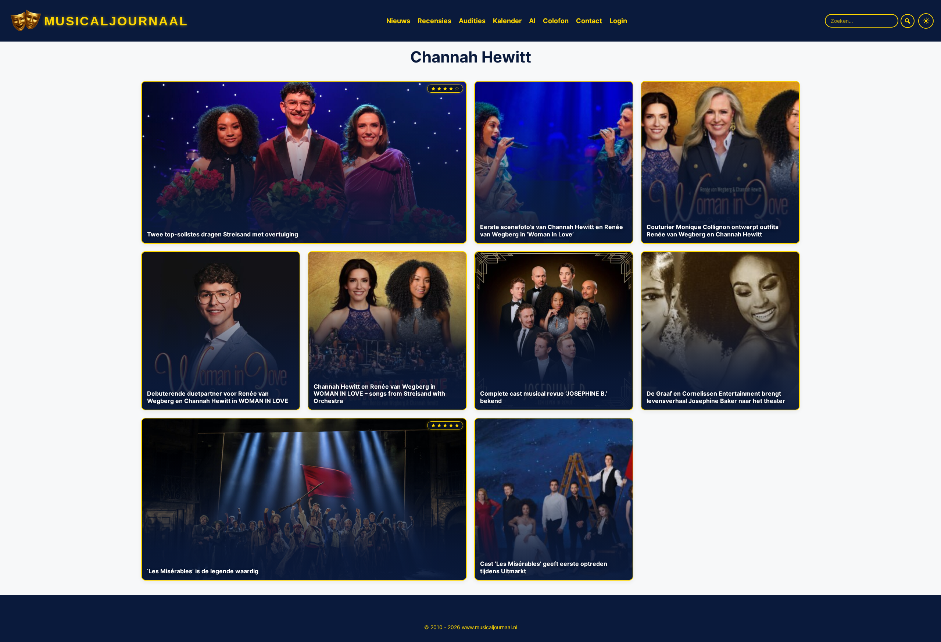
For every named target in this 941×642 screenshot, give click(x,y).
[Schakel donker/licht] (926, 21)
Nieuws (398, 21)
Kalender (507, 21)
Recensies (434, 21)
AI (532, 21)
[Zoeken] (908, 21)
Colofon (556, 21)
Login (618, 21)
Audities (472, 21)
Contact (589, 21)
